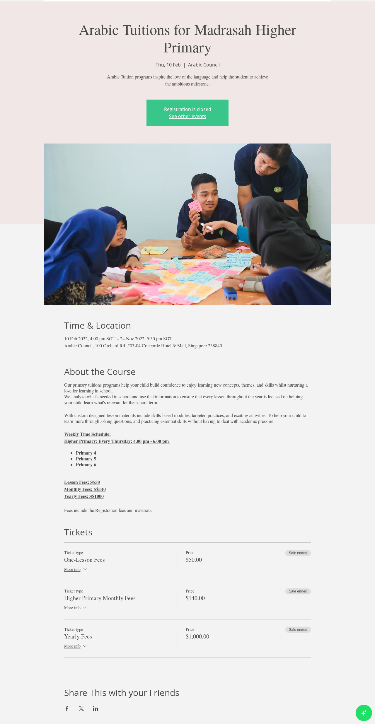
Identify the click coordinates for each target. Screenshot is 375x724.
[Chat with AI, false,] (364, 713)
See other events (187, 116)
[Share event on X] (81, 708)
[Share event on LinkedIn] (95, 708)
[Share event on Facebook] (67, 708)
